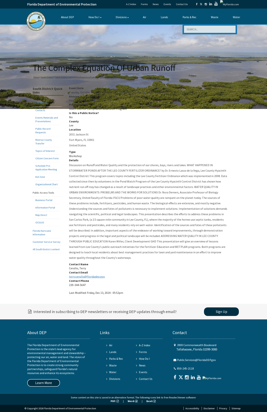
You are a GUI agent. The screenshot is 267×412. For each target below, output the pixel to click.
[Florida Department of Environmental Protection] (36, 21)
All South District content (46, 249)
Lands (164, 17)
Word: (131, 401)
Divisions (121, 17)
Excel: (149, 401)
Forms (144, 4)
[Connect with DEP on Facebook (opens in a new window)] (196, 4)
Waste (214, 17)
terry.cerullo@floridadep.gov (87, 276)
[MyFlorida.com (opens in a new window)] (229, 4)
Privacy (223, 408)
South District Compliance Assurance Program (76, 77)
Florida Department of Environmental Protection (61, 4)
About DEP (67, 17)
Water (236, 17)
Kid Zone (40, 176)
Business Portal (43, 200)
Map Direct (41, 215)
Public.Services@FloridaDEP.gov (196, 360)
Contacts (40, 110)
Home (36, 77)
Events (167, 4)
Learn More (43, 383)
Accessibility (192, 408)
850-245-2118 (185, 368)
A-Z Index (131, 4)
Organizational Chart (46, 184)
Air (144, 17)
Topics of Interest (45, 151)
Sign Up (221, 311)
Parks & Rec (189, 17)
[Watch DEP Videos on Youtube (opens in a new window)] (216, 4)
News (156, 4)
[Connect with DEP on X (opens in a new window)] (201, 4)
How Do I (93, 17)
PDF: (114, 401)
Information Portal (45, 207)
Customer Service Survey (46, 241)
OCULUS (39, 222)
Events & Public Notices (110, 77)
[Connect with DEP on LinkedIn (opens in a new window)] (210, 4)
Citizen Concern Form (47, 158)
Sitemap (236, 408)
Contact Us (182, 4)
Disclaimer (209, 408)
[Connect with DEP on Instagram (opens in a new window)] (206, 4)
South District (47, 77)
